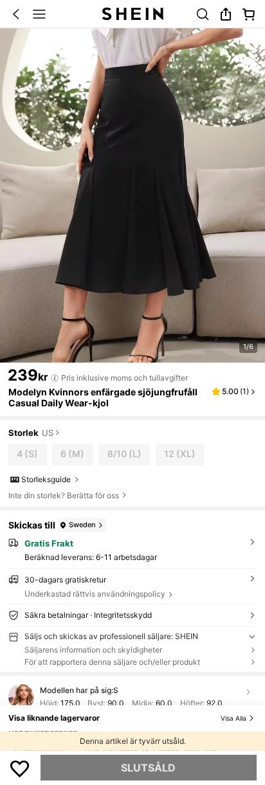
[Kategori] (39, 14)
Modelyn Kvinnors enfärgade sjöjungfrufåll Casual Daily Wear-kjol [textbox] (102, 397)
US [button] (47, 433)
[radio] (27, 454)
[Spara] (20, 767)
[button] (16, 14)
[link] (202, 14)
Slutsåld (148, 767)
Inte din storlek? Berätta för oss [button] (63, 496)
